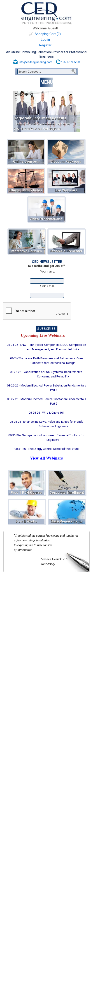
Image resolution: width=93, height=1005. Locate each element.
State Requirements (66, 521)
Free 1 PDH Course (26, 493)
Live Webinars (66, 190)
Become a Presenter (65, 251)
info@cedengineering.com (35, 62)
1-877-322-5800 (71, 62)
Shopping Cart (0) (48, 34)
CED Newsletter (47, 262)
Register (45, 45)
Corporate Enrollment (66, 493)
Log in (45, 40)
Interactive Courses (26, 251)
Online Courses (25, 161)
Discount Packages (65, 161)
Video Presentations (46, 219)
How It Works (26, 521)
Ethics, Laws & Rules (25, 190)
